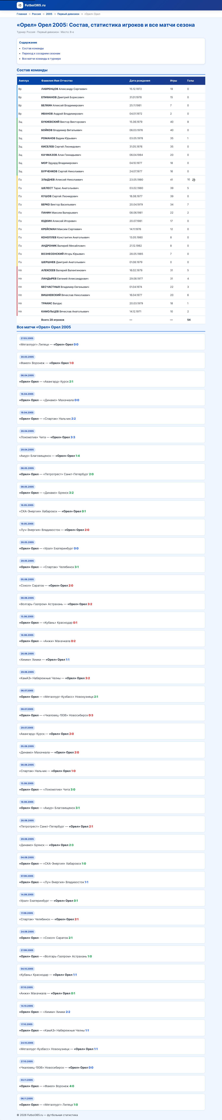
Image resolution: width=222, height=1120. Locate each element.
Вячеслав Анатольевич (65, 311)
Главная (22, 13)
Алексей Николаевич (62, 179)
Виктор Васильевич (58, 204)
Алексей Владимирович (62, 105)
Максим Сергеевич (61, 229)
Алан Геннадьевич (61, 154)
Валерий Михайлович (63, 245)
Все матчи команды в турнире (41, 58)
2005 (49, 13)
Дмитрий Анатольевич (63, 262)
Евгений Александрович (64, 278)
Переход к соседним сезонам (41, 53)
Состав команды (33, 48)
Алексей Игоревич (58, 221)
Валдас (51, 303)
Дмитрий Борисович (62, 97)
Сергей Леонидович (60, 146)
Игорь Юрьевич (63, 253)
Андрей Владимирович (62, 113)
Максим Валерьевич (59, 212)
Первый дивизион (68, 13)
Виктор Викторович (63, 121)
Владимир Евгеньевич (65, 286)
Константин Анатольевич (65, 237)
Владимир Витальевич (61, 130)
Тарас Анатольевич (59, 188)
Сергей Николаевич (62, 171)
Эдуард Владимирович (59, 163)
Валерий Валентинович (63, 270)
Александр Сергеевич (64, 89)
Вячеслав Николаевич (65, 295)
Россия (36, 13)
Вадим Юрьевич (59, 138)
